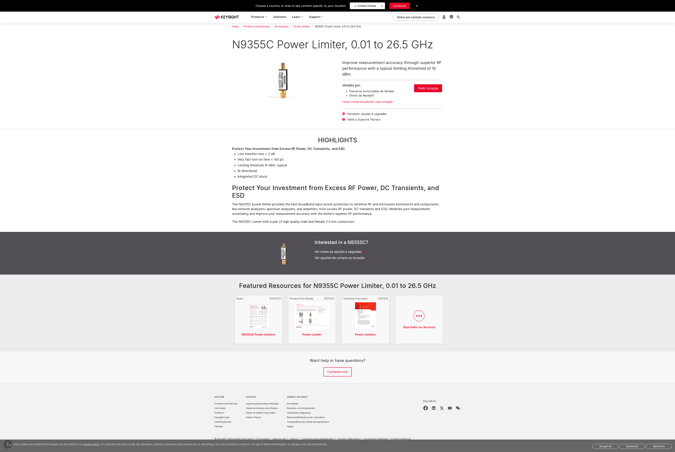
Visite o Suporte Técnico (364, 119)
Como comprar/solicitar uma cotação (367, 101)
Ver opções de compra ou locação (340, 258)
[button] (444, 17)
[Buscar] (458, 17)
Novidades (292, 403)
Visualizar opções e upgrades (367, 114)
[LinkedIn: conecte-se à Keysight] (433, 408)
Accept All (605, 446)
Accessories (281, 26)
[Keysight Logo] (228, 17)
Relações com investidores (301, 408)
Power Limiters (301, 26)
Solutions (279, 17)
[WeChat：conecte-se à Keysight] (458, 408)
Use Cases (220, 408)
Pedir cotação (428, 88)
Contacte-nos (337, 372)
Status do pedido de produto (261, 412)
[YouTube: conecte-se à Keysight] (449, 408)
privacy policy (91, 444)
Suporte (251, 397)
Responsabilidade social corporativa (306, 417)
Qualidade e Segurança (299, 412)
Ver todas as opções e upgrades (338, 251)
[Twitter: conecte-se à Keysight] (441, 408)
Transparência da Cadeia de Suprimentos (308, 422)
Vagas (290, 426)
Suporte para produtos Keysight (262, 403)
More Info (659, 446)
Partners (218, 426)
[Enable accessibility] (8, 444)
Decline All (632, 446)
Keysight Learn (222, 417)
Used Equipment (222, 422)
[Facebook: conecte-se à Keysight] (425, 408)
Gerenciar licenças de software (261, 408)
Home (235, 26)
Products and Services (257, 26)
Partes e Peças (253, 417)
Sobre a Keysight (297, 397)
